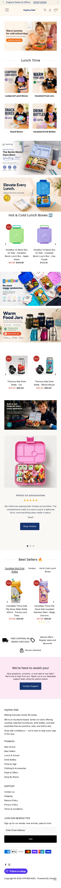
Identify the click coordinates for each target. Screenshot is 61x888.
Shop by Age (10, 764)
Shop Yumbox (29, 526)
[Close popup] (56, 804)
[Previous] (5, 244)
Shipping (8, 796)
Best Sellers (9, 751)
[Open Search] (45, 10)
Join (30, 868)
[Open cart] (55, 10)
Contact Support (30, 686)
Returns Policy (11, 800)
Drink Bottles (10, 760)
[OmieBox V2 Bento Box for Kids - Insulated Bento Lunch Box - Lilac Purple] (44, 235)
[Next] (55, 244)
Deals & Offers (11, 772)
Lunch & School (11, 755)
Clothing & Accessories (15, 768)
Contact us (9, 792)
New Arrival (9, 747)
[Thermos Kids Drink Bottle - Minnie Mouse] (44, 366)
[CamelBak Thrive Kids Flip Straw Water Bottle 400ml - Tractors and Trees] (16, 591)
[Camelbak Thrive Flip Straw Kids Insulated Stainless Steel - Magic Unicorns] (44, 591)
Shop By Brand (11, 777)
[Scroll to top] (55, 880)
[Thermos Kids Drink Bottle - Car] (16, 366)
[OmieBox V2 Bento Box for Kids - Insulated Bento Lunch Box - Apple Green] (16, 235)
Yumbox (32, 568)
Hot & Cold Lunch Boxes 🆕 (31, 215)
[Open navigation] (7, 10)
